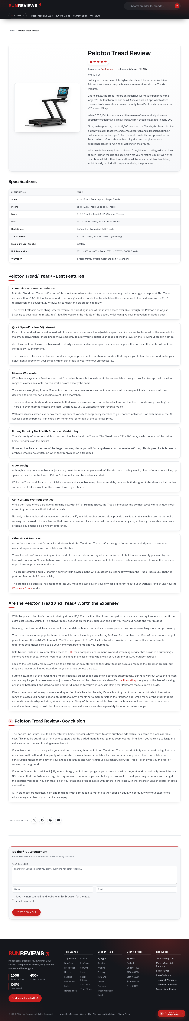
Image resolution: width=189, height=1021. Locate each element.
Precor (83, 958)
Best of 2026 (162, 970)
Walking (101, 967)
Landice (68, 976)
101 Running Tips (165, 958)
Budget (130, 963)
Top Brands (70, 958)
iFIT (70, 652)
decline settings (128, 680)
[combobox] (151, 6)
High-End (102, 976)
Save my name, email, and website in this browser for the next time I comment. (52, 899)
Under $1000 (133, 967)
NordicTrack (70, 990)
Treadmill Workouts (166, 980)
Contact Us (85, 1014)
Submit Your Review (166, 989)
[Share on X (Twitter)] (34, 820)
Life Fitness (69, 981)
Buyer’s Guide (63, 15)
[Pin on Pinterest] (50, 820)
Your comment (20, 864)
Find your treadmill (25, 998)
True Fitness (86, 989)
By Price (131, 958)
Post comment (26, 912)
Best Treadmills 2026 (42, 15)
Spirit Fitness (83, 978)
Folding (101, 972)
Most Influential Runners (164, 965)
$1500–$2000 (133, 976)
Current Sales (80, 15)
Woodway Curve (22, 588)
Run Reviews (107, 69)
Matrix (67, 986)
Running (101, 963)
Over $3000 (132, 986)
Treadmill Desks (105, 990)
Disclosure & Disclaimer (104, 1014)
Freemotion (69, 967)
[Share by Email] (58, 820)
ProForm (84, 963)
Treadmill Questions (166, 984)
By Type (102, 958)
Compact (102, 986)
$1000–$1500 (133, 972)
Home (12, 30)
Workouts (95, 15)
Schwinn (84, 967)
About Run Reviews (69, 1014)
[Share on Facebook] (42, 820)
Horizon (68, 972)
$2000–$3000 (133, 981)
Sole (82, 972)
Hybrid (101, 995)
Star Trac (85, 984)
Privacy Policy (124, 1014)
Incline (101, 981)
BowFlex (68, 963)
